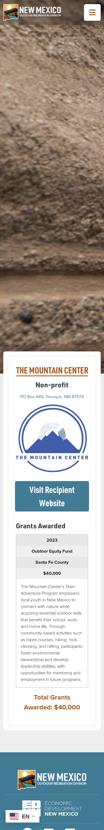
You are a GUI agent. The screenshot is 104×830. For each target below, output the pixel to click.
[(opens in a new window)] (52, 438)
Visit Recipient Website (59, 496)
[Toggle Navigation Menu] (92, 12)
